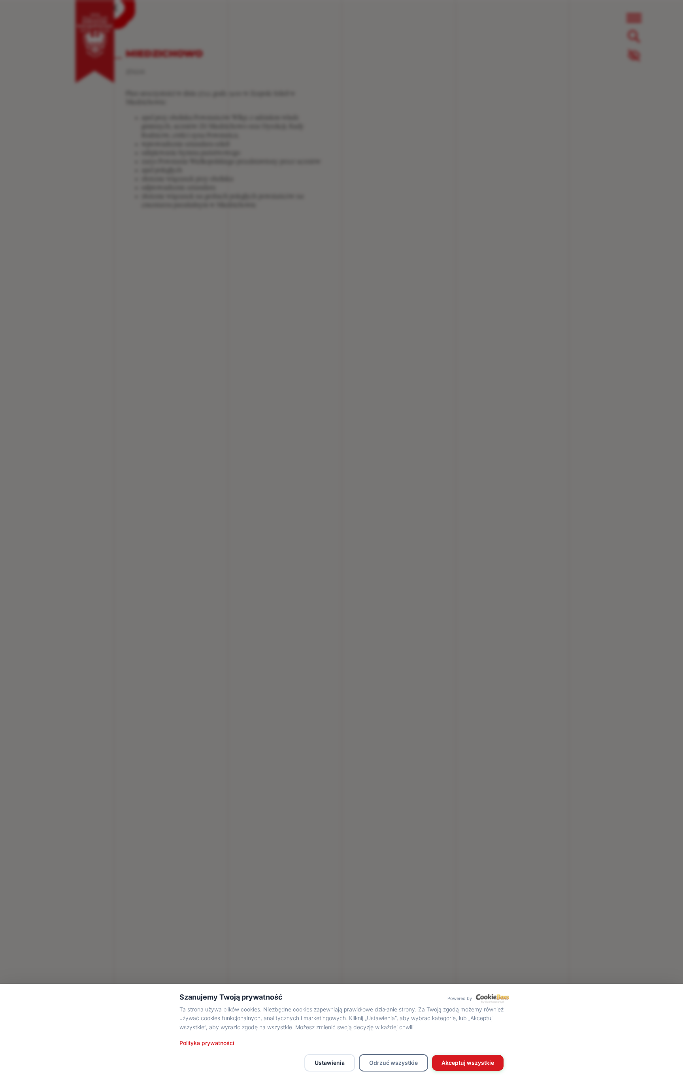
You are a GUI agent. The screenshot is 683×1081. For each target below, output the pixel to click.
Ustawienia (330, 1062)
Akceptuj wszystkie (467, 1062)
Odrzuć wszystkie (393, 1062)
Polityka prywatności (206, 1042)
